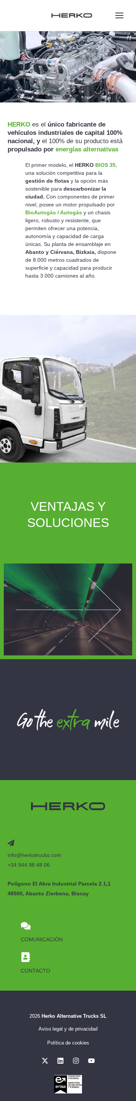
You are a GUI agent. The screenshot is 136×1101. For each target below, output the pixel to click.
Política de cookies (68, 1043)
